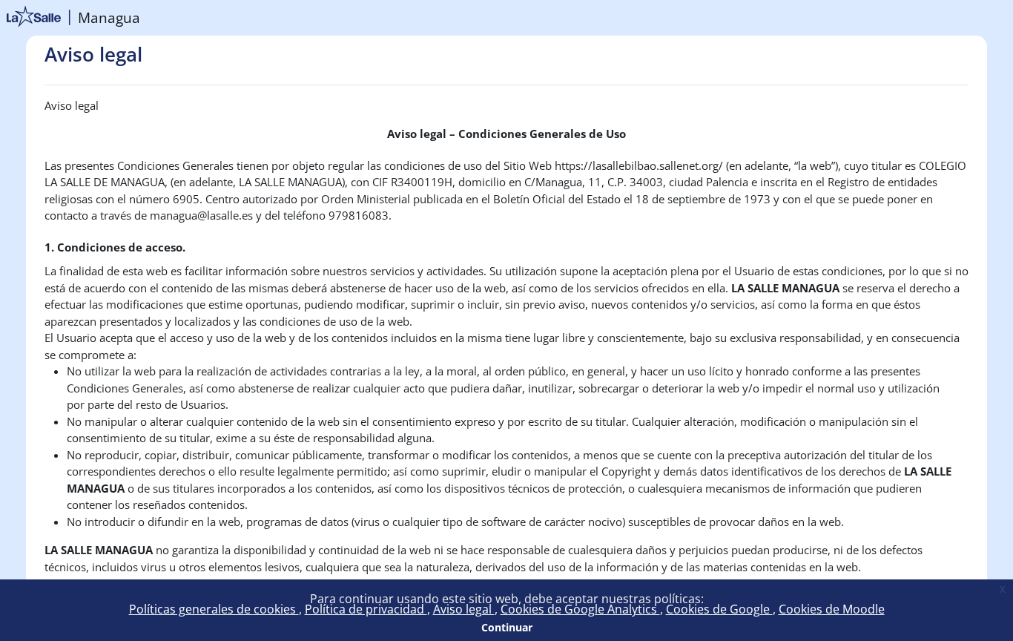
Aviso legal (464, 609)
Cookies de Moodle (832, 609)
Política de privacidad (366, 609)
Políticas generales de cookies (214, 609)
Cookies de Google (719, 609)
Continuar (506, 627)
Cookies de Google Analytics (580, 609)
